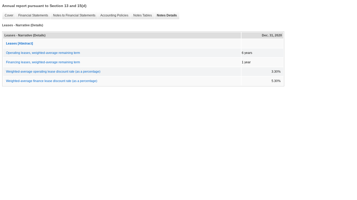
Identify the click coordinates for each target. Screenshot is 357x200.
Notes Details (165, 15)
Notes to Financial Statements (72, 15)
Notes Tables (141, 15)
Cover (7, 15)
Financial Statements (32, 15)
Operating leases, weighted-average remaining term (43, 52)
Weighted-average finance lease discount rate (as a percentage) (51, 81)
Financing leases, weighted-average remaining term (43, 62)
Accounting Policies (113, 15)
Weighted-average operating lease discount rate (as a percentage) (53, 71)
